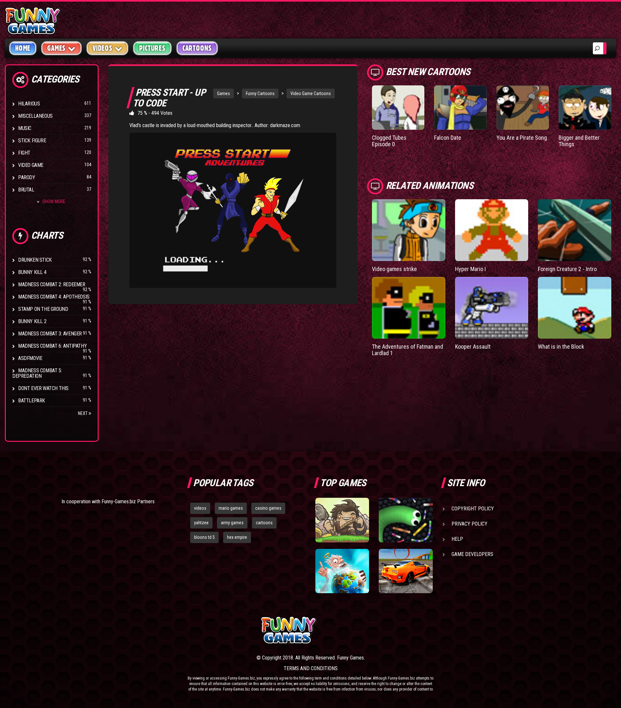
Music (24, 128)
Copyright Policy (473, 509)
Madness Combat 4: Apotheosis (54, 297)
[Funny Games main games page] (410, 630)
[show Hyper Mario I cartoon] (491, 230)
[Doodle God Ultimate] (342, 571)
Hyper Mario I (470, 269)
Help (457, 539)
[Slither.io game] (405, 520)
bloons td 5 (204, 537)
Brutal (26, 190)
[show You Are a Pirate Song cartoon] (522, 107)
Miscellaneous (35, 116)
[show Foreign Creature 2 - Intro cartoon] (574, 230)
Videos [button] (103, 48)
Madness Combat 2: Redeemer (51, 284)
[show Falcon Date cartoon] (460, 107)
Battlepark (31, 401)
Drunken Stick (35, 260)
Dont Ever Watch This (43, 388)
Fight (24, 153)
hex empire (237, 537)
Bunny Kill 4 (32, 272)
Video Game (30, 165)
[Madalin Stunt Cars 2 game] (405, 571)
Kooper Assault (473, 346)
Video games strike (394, 269)
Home (22, 48)
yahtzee (201, 522)
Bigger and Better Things (579, 140)
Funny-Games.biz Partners (128, 501)
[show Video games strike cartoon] (408, 230)
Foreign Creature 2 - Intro (567, 269)
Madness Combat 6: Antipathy (52, 346)
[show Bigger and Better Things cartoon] (585, 107)
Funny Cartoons (260, 93)
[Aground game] (342, 520)
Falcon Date (447, 137)
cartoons (264, 522)
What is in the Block (561, 346)
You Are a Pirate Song (521, 137)
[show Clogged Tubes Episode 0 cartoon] (398, 107)
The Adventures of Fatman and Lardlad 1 (407, 349)
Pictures (152, 48)
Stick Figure (32, 140)
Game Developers (472, 554)
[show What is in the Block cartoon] (574, 308)
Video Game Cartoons (310, 93)
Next (83, 413)
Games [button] (56, 48)
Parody (26, 177)
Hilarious (29, 104)
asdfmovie (30, 358)
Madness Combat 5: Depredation (37, 373)
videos (200, 508)
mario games (231, 508)
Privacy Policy (469, 524)
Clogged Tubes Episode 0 (389, 140)
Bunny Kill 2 (32, 321)
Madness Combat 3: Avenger (50, 334)
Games (223, 93)
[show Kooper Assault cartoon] (491, 308)
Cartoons (197, 48)
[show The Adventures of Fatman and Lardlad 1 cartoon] (408, 308)
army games (232, 522)
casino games (268, 508)
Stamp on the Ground (43, 309)
